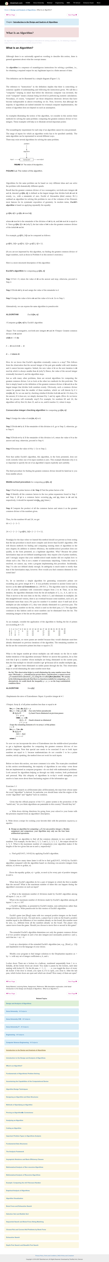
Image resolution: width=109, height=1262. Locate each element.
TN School (76, 3)
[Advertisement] (93, 41)
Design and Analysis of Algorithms (23, 10)
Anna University (38, 3)
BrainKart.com (16, 3)
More (98, 3)
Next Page (72, 15)
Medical (49, 3)
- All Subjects (16, 1011)
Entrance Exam (88, 3)
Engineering (59, 3)
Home (6, 10)
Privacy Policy (39, 1255)
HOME (28, 3)
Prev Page (11, 15)
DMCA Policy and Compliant (65, 1255)
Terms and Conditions (50, 1255)
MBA (68, 3)
